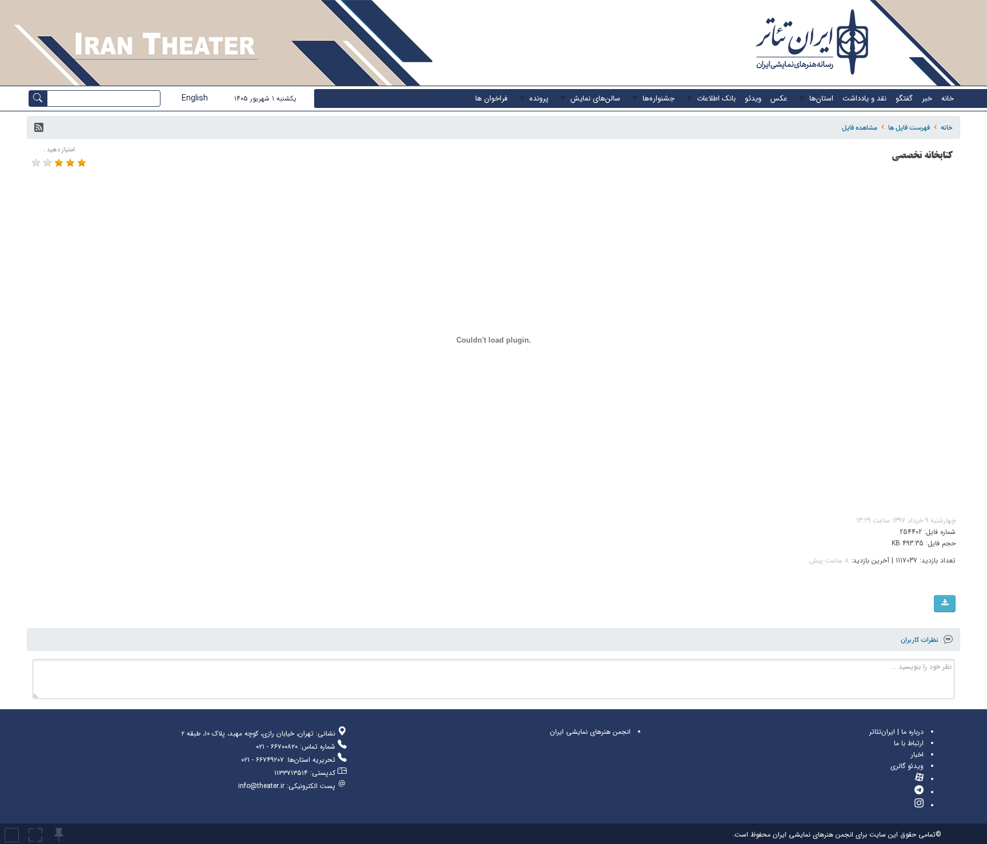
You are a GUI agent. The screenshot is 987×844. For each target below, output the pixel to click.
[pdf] (945, 603)
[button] (39, 127)
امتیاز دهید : (59, 150)
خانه (947, 127)
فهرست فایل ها (909, 127)
